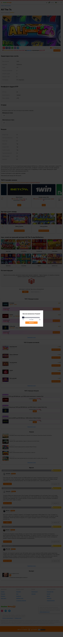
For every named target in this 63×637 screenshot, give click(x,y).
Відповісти (31, 322)
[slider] (23, 317)
